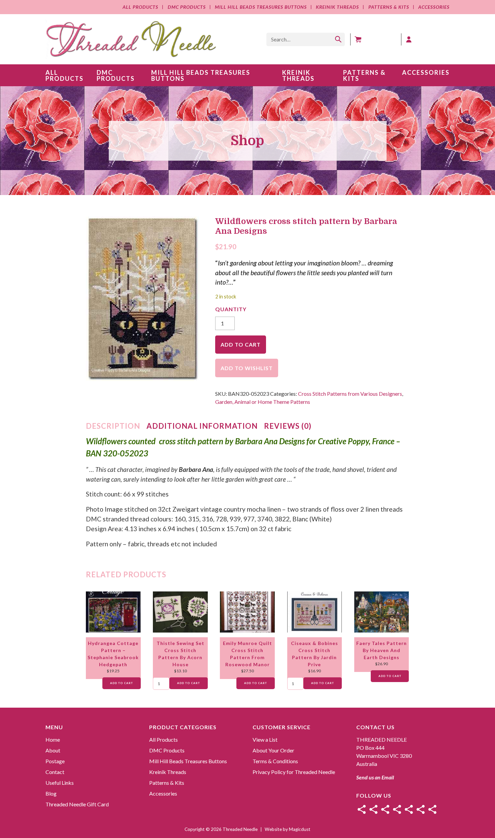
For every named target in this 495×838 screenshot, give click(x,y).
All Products (140, 7)
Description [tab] (113, 425)
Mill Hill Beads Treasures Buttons (261, 7)
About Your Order (273, 750)
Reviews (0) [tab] (287, 425)
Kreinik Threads (337, 7)
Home (52, 739)
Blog (51, 793)
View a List (265, 739)
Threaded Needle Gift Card (77, 804)
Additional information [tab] (202, 425)
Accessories (434, 7)
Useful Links (59, 782)
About (52, 750)
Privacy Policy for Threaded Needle (294, 772)
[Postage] (385, 809)
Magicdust (299, 829)
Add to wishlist (247, 368)
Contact (54, 772)
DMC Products (186, 7)
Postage (55, 761)
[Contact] (397, 809)
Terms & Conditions (275, 761)
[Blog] (420, 809)
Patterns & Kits (388, 7)
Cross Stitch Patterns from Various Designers (350, 393)
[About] (373, 809)
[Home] (361, 809)
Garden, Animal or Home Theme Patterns (262, 401)
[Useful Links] (408, 809)
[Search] (338, 39)
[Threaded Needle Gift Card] (432, 809)
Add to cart (241, 344)
